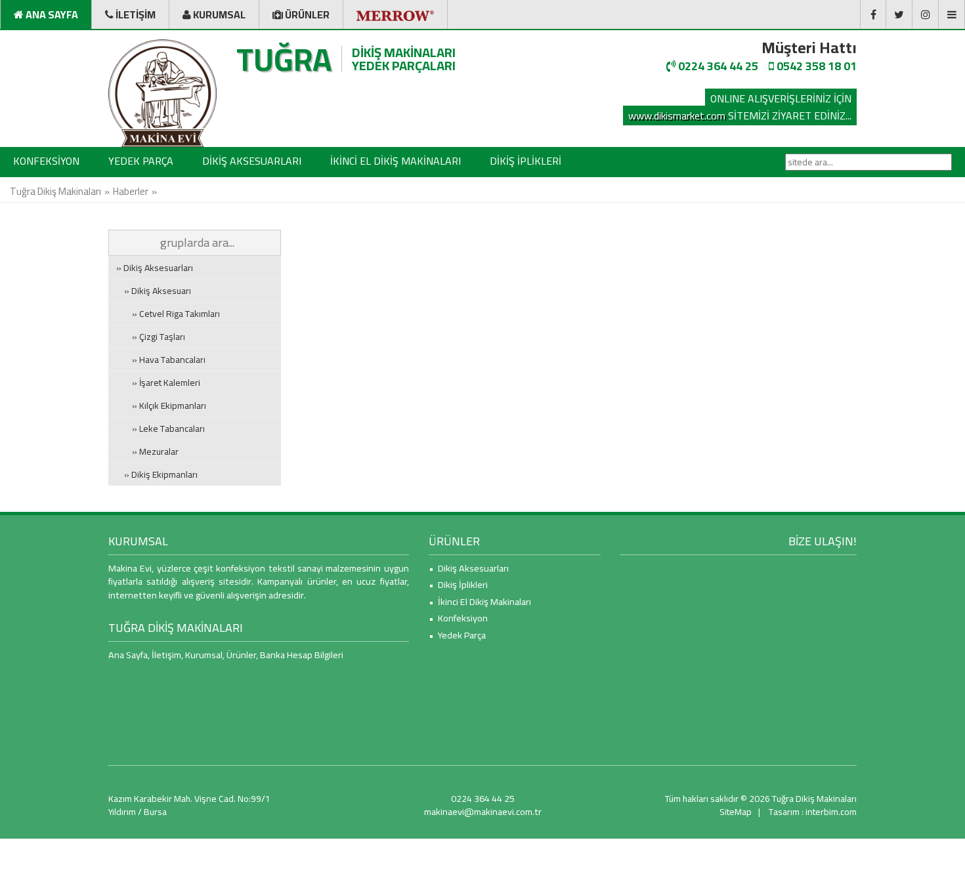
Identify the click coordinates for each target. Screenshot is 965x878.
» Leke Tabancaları (160, 428)
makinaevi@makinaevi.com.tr (483, 811)
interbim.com (831, 811)
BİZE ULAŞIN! (822, 541)
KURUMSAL (138, 541)
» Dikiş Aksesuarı (153, 291)
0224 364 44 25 (717, 66)
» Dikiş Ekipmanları (157, 474)
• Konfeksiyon (458, 618)
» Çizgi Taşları (150, 337)
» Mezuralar (147, 451)
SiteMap (735, 811)
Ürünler (241, 654)
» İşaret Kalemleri (158, 382)
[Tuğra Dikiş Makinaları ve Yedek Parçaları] (162, 93)
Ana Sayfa (128, 654)
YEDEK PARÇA (140, 161)
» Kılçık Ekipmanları (161, 405)
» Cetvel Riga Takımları (168, 314)
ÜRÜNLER (454, 541)
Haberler (130, 191)
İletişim (166, 654)
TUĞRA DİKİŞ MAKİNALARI (175, 627)
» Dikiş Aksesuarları (154, 268)
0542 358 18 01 (815, 66)
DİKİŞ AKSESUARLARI (251, 161)
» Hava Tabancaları (160, 359)
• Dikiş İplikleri (458, 584)
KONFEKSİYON (46, 161)
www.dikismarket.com (676, 115)
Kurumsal (204, 654)
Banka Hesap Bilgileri (301, 654)
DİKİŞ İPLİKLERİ (525, 161)
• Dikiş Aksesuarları (469, 568)
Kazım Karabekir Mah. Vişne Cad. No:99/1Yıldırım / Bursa (189, 805)
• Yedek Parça (457, 635)
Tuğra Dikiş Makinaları (55, 191)
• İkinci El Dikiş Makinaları (480, 601)
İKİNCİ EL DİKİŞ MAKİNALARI (395, 161)
